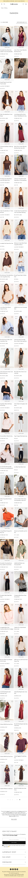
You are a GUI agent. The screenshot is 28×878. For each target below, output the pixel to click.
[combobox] (21, 22)
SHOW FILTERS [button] (5, 22)
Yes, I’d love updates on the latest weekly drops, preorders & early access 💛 (14, 846)
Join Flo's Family (9, 831)
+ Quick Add (7, 47)
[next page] (19, 799)
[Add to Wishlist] (12, 27)
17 (17, 799)
